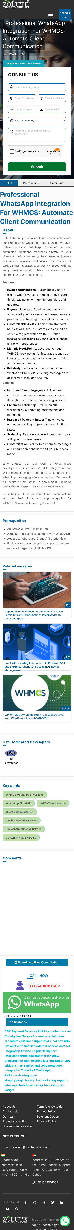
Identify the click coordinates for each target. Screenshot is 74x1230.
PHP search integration (21, 1075)
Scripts (25, 54)
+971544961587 (47, 1182)
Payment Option (48, 1116)
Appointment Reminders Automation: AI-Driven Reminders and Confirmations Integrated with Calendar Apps (34, 615)
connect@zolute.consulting (30, 1147)
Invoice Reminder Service (21, 820)
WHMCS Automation (53, 803)
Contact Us (10, 1111)
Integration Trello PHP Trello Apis (28, 1070)
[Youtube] (20, 7)
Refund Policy (46, 1111)
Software (10, 54)
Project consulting (15, 1121)
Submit (37, 167)
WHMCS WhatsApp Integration (25, 794)
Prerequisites (31, 183)
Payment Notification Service (23, 828)
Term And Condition (50, 1106)
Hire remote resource (17, 1126)
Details (8, 183)
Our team (9, 1116)
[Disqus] (37, 909)
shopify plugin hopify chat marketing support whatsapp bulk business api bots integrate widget (36, 1085)
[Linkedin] (13, 7)
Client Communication (19, 811)
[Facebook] (25, 1202)
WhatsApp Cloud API (18, 803)
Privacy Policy (46, 1121)
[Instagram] (34, 1202)
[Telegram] (43, 1202)
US (65, 15)
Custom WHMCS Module (21, 837)
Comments (57, 183)
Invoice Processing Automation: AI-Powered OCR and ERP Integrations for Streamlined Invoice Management (35, 667)
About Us (9, 1106)
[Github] (27, 7)
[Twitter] (6, 7)
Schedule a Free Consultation (23, 63)
